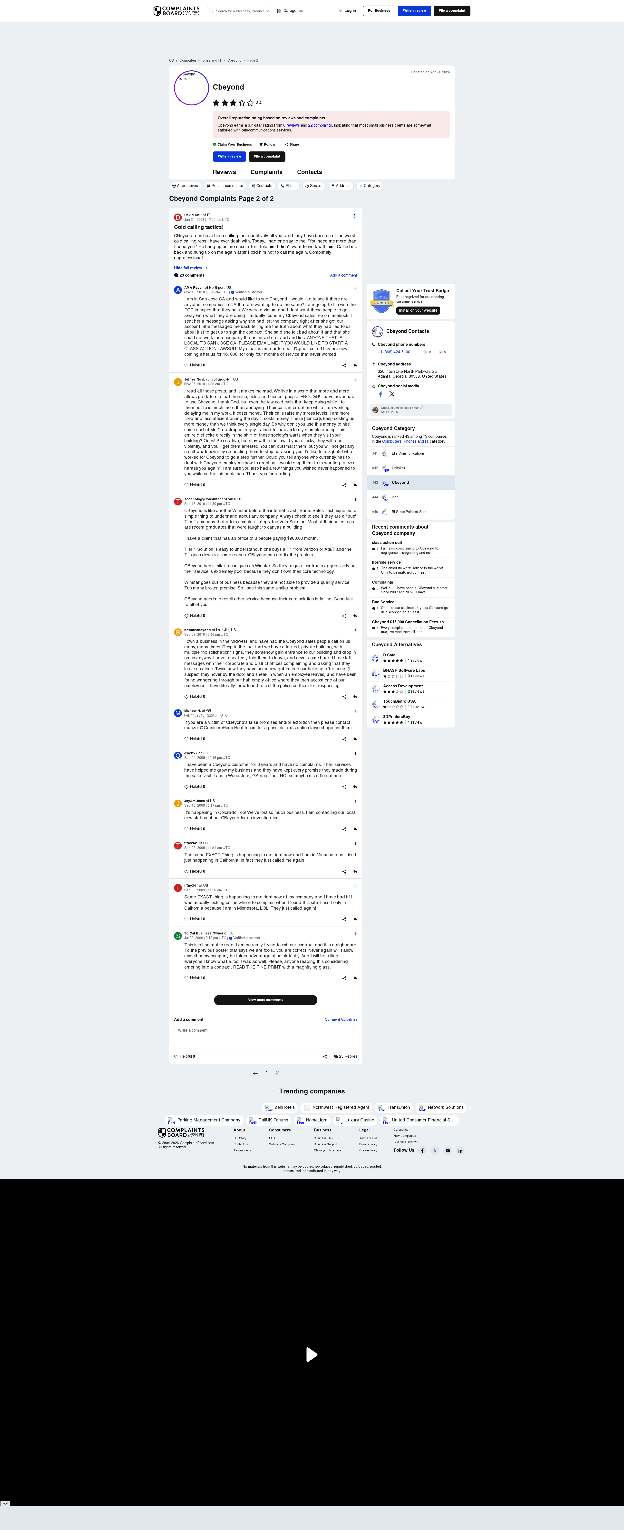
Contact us (241, 1144)
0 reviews (291, 125)
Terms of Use (368, 1138)
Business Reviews (406, 1142)
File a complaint (267, 156)
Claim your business (327, 1150)
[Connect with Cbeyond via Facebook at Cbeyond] (380, 394)
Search (211, 11)
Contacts (309, 173)
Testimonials (242, 1150)
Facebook (422, 1150)
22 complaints (320, 125)
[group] (185, 186)
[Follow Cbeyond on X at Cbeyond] (392, 394)
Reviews (224, 173)
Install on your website (418, 310)
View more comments (265, 1000)
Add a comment (343, 275)
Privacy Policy (368, 1144)
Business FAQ (323, 1138)
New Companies (405, 1136)
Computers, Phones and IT (405, 441)
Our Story (240, 1138)
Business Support (325, 1144)
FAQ (272, 1138)
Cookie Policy (368, 1150)
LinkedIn (460, 1150)
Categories (293, 11)
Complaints (267, 173)
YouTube (447, 1150)
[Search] (238, 11)
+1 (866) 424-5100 (394, 352)
